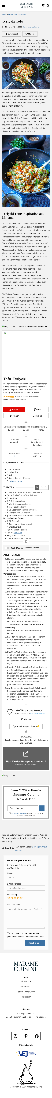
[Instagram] (15, 1036)
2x (42, 487)
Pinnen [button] (15, 416)
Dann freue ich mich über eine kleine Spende (26, 1017)
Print (39, 409)
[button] (4, 396)
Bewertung (12, 894)
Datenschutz (26, 986)
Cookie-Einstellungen (26, 991)
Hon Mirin (18, 532)
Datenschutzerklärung (18, 813)
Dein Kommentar (14, 904)
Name (9, 873)
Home (4, 14)
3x (46, 487)
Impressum (26, 997)
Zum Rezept (12, 34)
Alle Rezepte (12, 14)
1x (37, 487)
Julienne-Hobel (15, 481)
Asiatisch (22, 14)
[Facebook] (37, 1036)
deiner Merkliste (37, 713)
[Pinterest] (26, 1036)
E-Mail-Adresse (14, 884)
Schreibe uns (21, 764)
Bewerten (15, 409)
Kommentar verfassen (31, 27)
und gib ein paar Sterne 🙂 (27, 726)
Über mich (26, 981)
